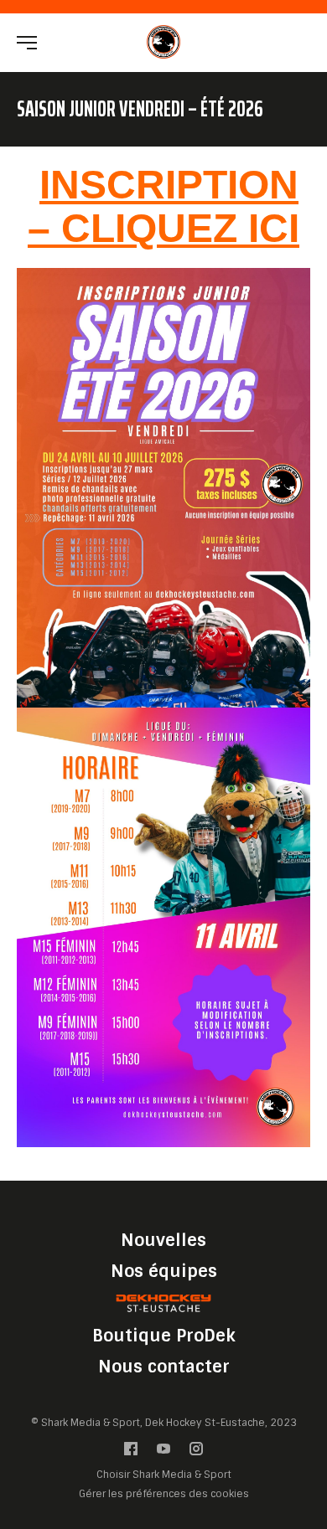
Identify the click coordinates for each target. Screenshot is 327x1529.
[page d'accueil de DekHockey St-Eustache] (163, 41)
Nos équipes (164, 1271)
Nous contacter (164, 1366)
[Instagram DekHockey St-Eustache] (196, 1452)
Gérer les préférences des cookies (164, 1493)
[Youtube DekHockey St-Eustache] (163, 1452)
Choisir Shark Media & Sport (163, 1475)
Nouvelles (163, 1240)
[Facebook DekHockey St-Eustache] (131, 1452)
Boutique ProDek (164, 1335)
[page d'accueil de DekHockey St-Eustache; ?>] (163, 1303)
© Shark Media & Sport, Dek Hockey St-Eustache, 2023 (164, 1422)
